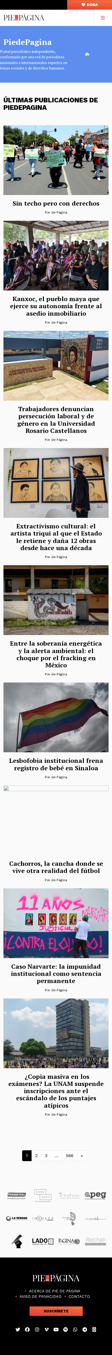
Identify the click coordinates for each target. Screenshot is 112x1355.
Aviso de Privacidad (40, 1296)
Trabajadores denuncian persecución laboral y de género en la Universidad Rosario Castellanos (56, 420)
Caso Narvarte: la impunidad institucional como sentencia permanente (56, 973)
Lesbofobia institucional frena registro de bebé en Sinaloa (56, 764)
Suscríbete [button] (56, 1311)
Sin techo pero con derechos (56, 203)
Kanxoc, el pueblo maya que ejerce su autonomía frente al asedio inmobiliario (56, 306)
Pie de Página (56, 212)
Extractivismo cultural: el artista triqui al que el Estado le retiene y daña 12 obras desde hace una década (56, 537)
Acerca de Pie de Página (54, 1291)
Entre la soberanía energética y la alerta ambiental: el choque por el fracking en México (56, 654)
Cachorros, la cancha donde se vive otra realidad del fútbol (56, 867)
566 (70, 1155)
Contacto (79, 1296)
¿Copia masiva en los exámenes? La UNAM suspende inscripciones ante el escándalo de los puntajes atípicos (56, 1090)
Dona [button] (92, 5)
